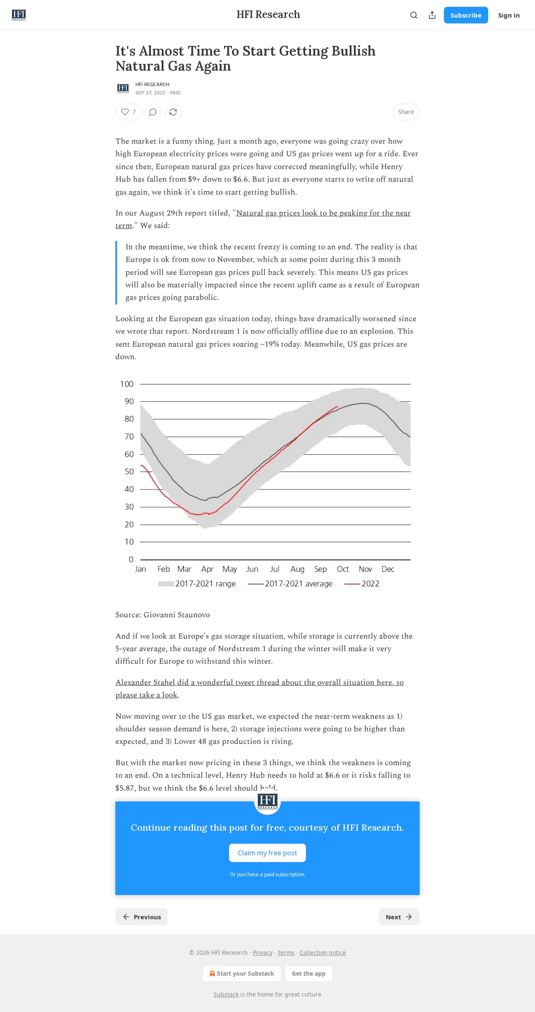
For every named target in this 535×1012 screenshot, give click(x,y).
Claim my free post (267, 852)
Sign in (509, 15)
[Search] (413, 15)
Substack (226, 994)
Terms (286, 952)
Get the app (309, 973)
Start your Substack (245, 973)
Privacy (263, 952)
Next (393, 917)
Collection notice (323, 952)
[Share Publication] (432, 15)
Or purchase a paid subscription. (267, 874)
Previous (147, 917)
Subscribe (466, 15)
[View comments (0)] (153, 112)
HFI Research (152, 84)
